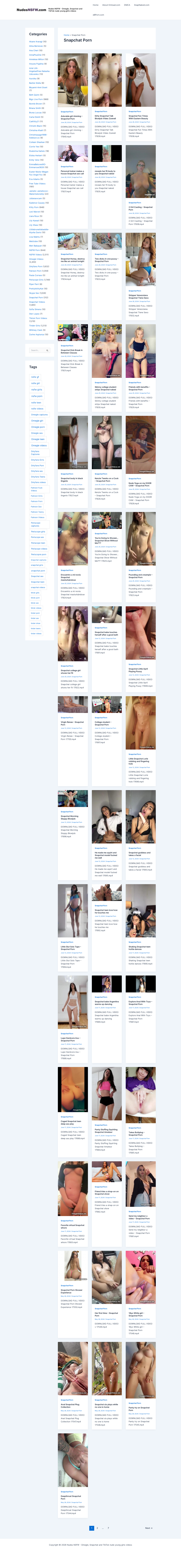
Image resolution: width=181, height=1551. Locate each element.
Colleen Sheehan (37, 142)
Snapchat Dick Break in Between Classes (72, 351)
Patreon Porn (35, 271)
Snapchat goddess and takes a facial (139, 853)
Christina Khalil (36, 130)
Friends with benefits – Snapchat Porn (139, 388)
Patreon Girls (36, 496)
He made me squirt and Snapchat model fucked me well (106, 855)
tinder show (35, 623)
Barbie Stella (35, 83)
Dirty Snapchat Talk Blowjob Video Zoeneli (105, 117)
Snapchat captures (38, 560)
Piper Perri (34, 284)
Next (149, 1528)
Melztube (33, 241)
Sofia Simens (35, 309)
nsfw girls (36, 389)
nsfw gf (35, 377)
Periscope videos (39, 548)
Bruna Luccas (35, 112)
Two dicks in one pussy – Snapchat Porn (106, 260)
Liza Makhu (34, 237)
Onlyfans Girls (37, 460)
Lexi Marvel (34, 211)
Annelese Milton (36, 59)
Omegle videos (39, 445)
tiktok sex (35, 603)
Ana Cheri (33, 50)
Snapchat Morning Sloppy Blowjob (69, 817)
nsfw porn (36, 396)
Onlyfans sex (37, 471)
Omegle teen (38, 439)
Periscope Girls (36, 279)
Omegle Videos (36, 259)
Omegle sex (37, 433)
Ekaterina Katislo (37, 151)
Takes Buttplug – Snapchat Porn (137, 1133)
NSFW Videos (35, 254)
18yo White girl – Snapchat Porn (136, 1314)
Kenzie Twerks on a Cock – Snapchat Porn (106, 479)
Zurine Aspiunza (36, 334)
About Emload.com (111, 5)
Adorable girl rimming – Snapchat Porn (71, 117)
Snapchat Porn (36, 297)
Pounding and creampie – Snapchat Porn (140, 576)
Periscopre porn (38, 554)
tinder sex (35, 618)
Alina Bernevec (36, 46)
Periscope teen (38, 543)
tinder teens (36, 628)
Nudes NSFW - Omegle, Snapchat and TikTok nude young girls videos (65, 10)
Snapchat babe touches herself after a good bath (106, 633)
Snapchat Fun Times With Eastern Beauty (138, 117)
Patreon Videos (37, 517)
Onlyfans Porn (35, 266)
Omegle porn (38, 427)
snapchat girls (37, 565)
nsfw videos (37, 408)
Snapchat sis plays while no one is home (106, 1405)
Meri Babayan (35, 245)
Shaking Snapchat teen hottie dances (139, 947)
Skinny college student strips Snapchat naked (105, 388)
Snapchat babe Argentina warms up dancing (107, 1002)
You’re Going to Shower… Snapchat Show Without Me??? (106, 540)
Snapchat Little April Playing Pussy (138, 670)
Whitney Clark (35, 330)
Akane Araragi (35, 41)
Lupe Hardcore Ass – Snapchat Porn (70, 1039)
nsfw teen (36, 402)
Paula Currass (35, 275)
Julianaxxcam (35, 198)
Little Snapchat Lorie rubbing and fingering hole (139, 761)
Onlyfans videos (38, 482)
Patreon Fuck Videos (36, 489)
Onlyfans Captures (35, 453)
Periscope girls (38, 531)
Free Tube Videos (37, 183)
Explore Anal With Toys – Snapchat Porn (140, 1002)
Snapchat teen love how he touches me (106, 911)
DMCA (127, 5)
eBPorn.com (98, 15)
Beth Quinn (34, 95)
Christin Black (35, 126)
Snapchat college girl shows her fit (71, 671)
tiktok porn (35, 598)
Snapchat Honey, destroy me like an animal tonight (73, 260)
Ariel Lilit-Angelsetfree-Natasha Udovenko (39, 71)
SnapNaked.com (141, 5)
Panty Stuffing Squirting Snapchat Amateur (106, 1130)
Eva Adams (34, 179)
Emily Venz (34, 160)
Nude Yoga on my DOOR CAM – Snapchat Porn (140, 484)
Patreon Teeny (37, 512)
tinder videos (36, 633)
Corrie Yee (34, 146)
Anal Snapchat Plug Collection (70, 1405)
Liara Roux (34, 216)
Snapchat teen (37, 582)
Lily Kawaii (34, 220)
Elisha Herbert (35, 155)
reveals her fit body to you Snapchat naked (105, 172)
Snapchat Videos (37, 302)
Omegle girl (37, 420)
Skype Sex (34, 293)
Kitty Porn (34, 207)
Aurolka (32, 78)
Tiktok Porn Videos (38, 318)
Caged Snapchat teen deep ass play (71, 1122)
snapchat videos (38, 587)
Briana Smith (35, 108)
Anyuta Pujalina (36, 64)
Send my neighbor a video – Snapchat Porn (139, 1217)
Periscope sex (37, 537)
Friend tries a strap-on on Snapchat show (107, 1192)
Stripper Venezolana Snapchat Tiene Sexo (139, 296)
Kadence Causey (37, 203)
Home (95, 5)
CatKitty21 (34, 121)
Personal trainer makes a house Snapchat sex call (72, 172)
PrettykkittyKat (36, 288)
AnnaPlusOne (35, 55)
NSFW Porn (34, 250)
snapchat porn (38, 570)
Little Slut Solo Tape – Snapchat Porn (71, 947)
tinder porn (35, 613)
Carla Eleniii (34, 117)
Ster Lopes (34, 314)
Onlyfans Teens (38, 477)
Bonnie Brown (35, 103)
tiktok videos (36, 608)
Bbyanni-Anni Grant (38, 87)
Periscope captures (35, 524)
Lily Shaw (33, 225)
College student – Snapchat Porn (103, 723)
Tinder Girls (34, 325)
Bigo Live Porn (36, 99)
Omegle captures (39, 414)
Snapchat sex (37, 576)
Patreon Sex (36, 506)
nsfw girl (35, 383)
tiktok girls (35, 593)
